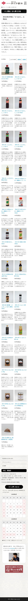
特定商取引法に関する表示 (7, 458)
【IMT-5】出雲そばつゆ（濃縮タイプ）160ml (20, 211)
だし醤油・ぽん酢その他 (11, 7)
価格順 (19, 59)
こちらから (12, 548)
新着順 (24, 59)
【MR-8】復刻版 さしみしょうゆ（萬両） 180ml (7, 306)
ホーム (3, 7)
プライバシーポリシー (6, 462)
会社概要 (4, 465)
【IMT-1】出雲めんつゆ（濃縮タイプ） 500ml (7, 211)
